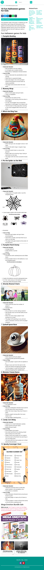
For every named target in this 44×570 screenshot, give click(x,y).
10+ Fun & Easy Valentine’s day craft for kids (32, 28)
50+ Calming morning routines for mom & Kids (39, 12)
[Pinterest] (23, 563)
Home (2, 5)
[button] (16, 2)
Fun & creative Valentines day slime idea (39, 26)
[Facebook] (20, 563)
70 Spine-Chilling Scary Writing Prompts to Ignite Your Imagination (14, 551)
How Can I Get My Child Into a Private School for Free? (32, 13)
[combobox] (24, 2)
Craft (4, 5)
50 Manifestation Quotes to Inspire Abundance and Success (39, 20)
